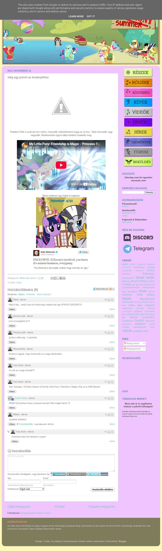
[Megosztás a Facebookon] (61, 278)
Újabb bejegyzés (18, 506)
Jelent (112, 309)
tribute (152, 324)
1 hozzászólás (26, 424)
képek (126, 298)
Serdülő (139, 320)
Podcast (131, 314)
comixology (138, 267)
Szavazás (150, 321)
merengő (140, 308)
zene (145, 331)
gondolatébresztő (131, 287)
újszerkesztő (140, 327)
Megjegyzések (133, 349)
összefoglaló (127, 311)
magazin (150, 305)
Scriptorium (128, 321)
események (128, 278)
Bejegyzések (132, 343)
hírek (19, 282)
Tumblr (125, 327)
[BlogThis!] (55, 278)
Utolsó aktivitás (44, 294)
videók (127, 331)
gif (137, 284)
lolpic (139, 305)
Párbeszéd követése (112, 289)
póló (138, 314)
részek (133, 317)
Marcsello (127, 222)
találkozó (140, 323)
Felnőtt (141, 281)
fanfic (150, 277)
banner (151, 264)
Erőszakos (149, 273)
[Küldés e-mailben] (52, 278)
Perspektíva (149, 311)
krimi (124, 305)
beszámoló (126, 267)
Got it (91, 16)
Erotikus (126, 274)
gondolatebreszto (147, 285)
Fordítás (126, 284)
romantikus (148, 317)
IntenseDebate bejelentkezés (58, 474)
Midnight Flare (129, 213)
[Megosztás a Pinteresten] (64, 278)
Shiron (125, 206)
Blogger (122, 541)
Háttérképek (148, 287)
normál (151, 308)
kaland (151, 294)
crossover (127, 270)
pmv (124, 314)
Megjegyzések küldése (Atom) (36, 513)
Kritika (132, 305)
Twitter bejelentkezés (93, 474)
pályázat (138, 311)
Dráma (151, 270)
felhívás (126, 281)
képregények (147, 298)
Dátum (22, 294)
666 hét (23, 300)
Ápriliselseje (141, 264)
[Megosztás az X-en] (58, 278)
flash (152, 281)
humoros (127, 294)
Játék (140, 294)
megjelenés (127, 308)
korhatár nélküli (148, 302)
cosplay (151, 267)
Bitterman (25, 278)
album (132, 264)
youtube (137, 331)
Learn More (76, 16)
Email (45, 478)
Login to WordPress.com (76, 474)
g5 (133, 284)
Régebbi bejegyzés (102, 506)
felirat (134, 281)
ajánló (125, 264)
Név (9, 478)
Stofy (124, 216)
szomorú (126, 324)
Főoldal (59, 506)
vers (152, 327)
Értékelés (30, 294)
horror (151, 291)
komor (137, 302)
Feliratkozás (13, 489)
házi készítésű (129, 291)
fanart (140, 277)
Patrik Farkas (21, 398)
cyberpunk (139, 271)
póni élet (144, 314)
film (147, 281)
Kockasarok (128, 302)
